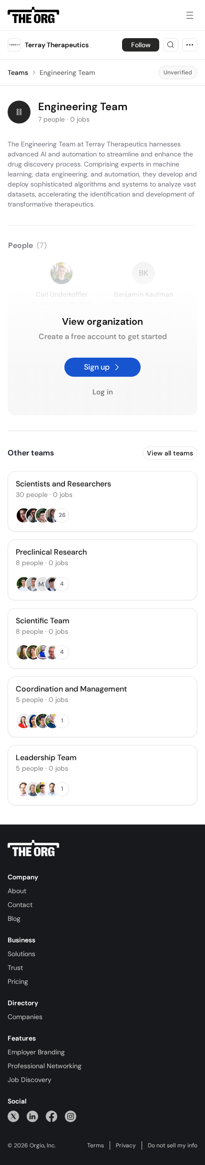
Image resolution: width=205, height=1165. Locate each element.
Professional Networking (45, 1066)
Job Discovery (29, 1079)
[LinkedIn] (32, 1116)
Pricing (18, 981)
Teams (18, 72)
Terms (95, 1145)
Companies (25, 1016)
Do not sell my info (172, 1145)
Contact (20, 904)
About (17, 891)
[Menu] (189, 15)
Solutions (21, 953)
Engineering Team (67, 72)
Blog (14, 918)
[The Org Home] (33, 15)
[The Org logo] (33, 848)
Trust (15, 967)
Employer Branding (36, 1052)
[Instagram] (70, 1116)
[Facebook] (51, 1116)
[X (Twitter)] (13, 1116)
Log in (102, 392)
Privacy (126, 1145)
